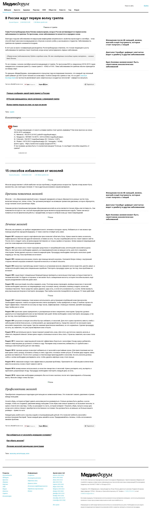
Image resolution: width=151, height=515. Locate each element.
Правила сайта (32, 483)
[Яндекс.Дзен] (43, 84)
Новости (62, 10)
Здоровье (26, 10)
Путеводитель (7, 475)
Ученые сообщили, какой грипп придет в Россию (28, 93)
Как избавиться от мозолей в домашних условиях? (29, 435)
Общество (52, 10)
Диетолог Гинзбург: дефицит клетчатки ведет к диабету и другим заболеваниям (125, 53)
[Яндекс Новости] (30, 84)
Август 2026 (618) (58, 475)
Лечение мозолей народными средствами (25, 446)
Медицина (7, 10)
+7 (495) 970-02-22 (129, 491)
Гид (69, 10)
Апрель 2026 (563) (58, 484)
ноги (27, 453)
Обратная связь (32, 480)
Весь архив (56, 505)
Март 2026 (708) (58, 486)
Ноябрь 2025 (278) (58, 495)
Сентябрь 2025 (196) (59, 500)
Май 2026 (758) (57, 482)
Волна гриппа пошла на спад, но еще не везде (27, 105)
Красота (17, 10)
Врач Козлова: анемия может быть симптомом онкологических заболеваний (122, 64)
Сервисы (5, 493)
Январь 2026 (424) (58, 491)
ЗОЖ (44, 10)
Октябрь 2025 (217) (59, 498)
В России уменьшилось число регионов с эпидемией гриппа (33, 99)
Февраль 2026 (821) (58, 489)
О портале (31, 475)
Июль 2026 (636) (58, 477)
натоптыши (20, 453)
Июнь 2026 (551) (58, 480)
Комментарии (7, 496)
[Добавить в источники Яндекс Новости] (30, 494)
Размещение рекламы (34, 478)
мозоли (13, 453)
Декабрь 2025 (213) (58, 493)
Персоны (36, 10)
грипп (12, 112)
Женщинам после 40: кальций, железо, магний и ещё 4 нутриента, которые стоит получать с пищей (124, 42)
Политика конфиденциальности (37, 486)
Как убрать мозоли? (15, 440)
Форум (76, 10)
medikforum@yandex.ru (87, 493)
